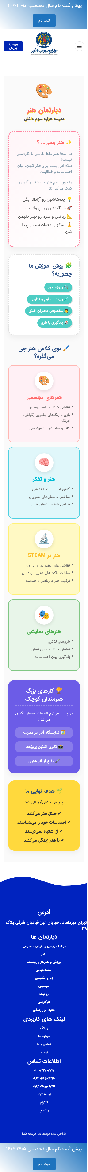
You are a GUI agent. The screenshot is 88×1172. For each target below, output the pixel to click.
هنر (44, 954)
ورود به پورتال (13, 46)
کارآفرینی (44, 1002)
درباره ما (44, 1036)
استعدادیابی (44, 970)
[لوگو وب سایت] (44, 46)
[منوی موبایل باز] (79, 46)
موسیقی (44, 986)
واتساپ (44, 1110)
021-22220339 (44, 1070)
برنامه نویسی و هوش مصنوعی (44, 946)
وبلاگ (44, 1028)
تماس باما (44, 1044)
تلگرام (44, 1102)
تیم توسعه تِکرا (31, 1133)
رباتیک (44, 994)
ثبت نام (44, 20)
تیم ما (44, 1052)
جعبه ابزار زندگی (44, 1010)
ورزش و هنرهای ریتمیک (44, 962)
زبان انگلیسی (44, 978)
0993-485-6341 (44, 1086)
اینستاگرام (44, 1094)
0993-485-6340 (44, 1078)
